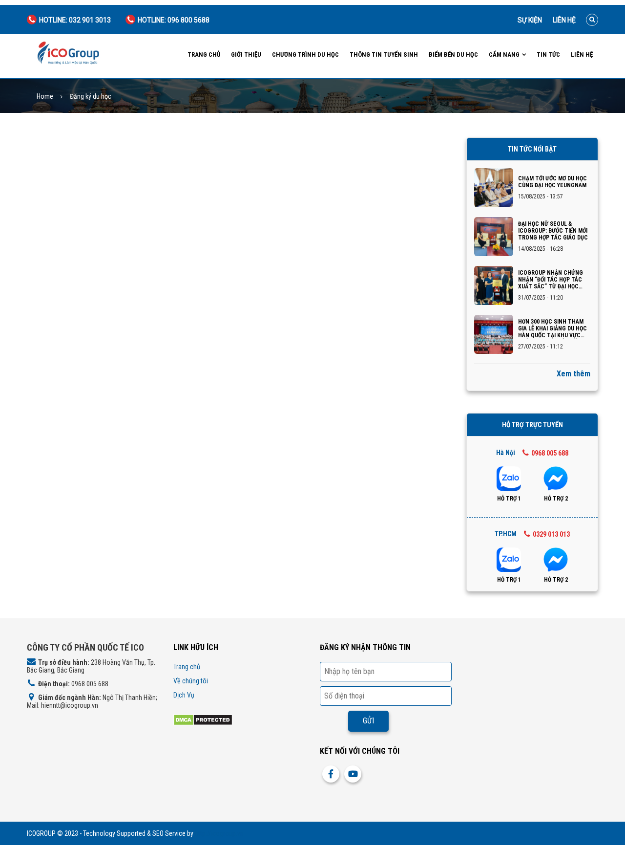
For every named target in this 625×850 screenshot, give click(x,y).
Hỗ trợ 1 (509, 498)
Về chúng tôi (190, 681)
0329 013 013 (551, 534)
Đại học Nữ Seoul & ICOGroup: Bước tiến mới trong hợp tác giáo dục (553, 230)
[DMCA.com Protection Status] (202, 719)
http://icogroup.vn (219, 833)
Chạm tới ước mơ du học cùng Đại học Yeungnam (552, 182)
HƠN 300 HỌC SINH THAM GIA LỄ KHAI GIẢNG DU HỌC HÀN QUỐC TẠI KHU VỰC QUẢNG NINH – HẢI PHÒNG (552, 328)
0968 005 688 (549, 453)
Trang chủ (204, 54)
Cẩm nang (504, 54)
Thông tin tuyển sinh (384, 54)
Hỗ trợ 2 (556, 498)
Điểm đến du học (453, 54)
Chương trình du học (305, 54)
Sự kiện (530, 20)
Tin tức (548, 54)
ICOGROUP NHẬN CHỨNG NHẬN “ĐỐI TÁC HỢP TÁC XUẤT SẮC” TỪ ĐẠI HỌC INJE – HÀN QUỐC (550, 279)
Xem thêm (573, 373)
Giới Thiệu (246, 54)
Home (45, 96)
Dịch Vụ (183, 695)
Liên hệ (564, 20)
